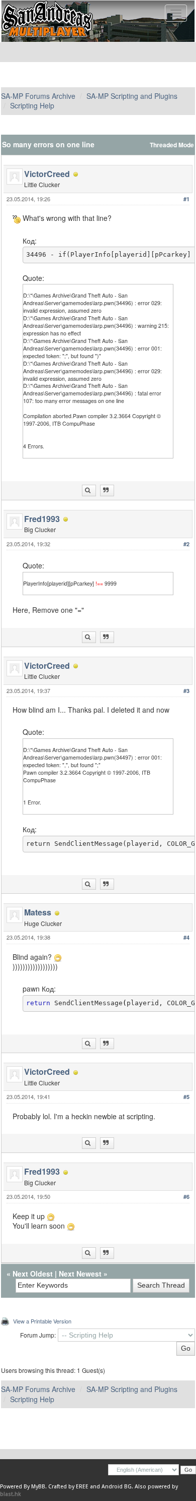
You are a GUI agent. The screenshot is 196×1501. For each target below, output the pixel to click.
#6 (186, 1196)
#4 (186, 937)
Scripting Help (32, 105)
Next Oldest (33, 1273)
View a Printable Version (42, 1321)
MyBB (38, 1486)
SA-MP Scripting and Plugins (131, 96)
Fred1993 (42, 519)
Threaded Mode (172, 145)
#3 (186, 691)
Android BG (117, 1486)
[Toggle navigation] (176, 13)
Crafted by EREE (68, 1486)
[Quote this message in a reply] (107, 490)
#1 (186, 199)
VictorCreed (47, 174)
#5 (186, 1097)
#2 (186, 544)
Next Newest (80, 1273)
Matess (37, 912)
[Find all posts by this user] (89, 490)
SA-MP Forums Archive (38, 96)
